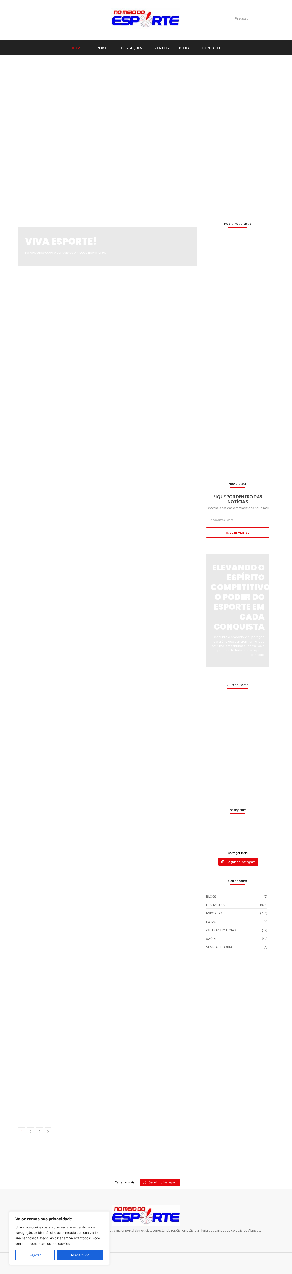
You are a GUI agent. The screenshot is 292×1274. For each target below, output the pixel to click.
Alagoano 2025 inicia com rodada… (236, 461)
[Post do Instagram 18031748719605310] (213, 834)
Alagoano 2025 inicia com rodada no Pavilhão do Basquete (141, 180)
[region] (59, 1238)
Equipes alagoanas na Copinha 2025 (60, 1050)
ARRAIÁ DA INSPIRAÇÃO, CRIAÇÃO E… (236, 762)
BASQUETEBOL (119, 170)
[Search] (268, 18)
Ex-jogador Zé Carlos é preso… (231, 738)
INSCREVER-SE (238, 533)
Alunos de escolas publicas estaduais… (229, 711)
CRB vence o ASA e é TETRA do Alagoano (232, 183)
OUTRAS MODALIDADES (69, 114)
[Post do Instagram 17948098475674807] (229, 834)
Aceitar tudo (80, 1255)
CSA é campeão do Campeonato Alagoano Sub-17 (62, 183)
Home (77, 48)
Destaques (131, 48)
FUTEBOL (231, 109)
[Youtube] (30, 18)
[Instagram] (20, 18)
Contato (211, 48)
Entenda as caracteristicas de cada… (237, 787)
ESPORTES (47, 114)
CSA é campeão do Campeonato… (235, 348)
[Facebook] (39, 18)
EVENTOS (160, 48)
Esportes (102, 48)
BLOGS (185, 48)
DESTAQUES (31, 114)
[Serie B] (262, 828)
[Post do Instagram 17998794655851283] (246, 834)
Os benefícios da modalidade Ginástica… (231, 250)
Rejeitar (35, 1255)
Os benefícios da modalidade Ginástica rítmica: (84, 120)
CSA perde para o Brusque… (229, 299)
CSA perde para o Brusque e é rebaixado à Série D (231, 118)
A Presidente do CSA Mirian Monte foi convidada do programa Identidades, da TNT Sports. (104, 1090)
